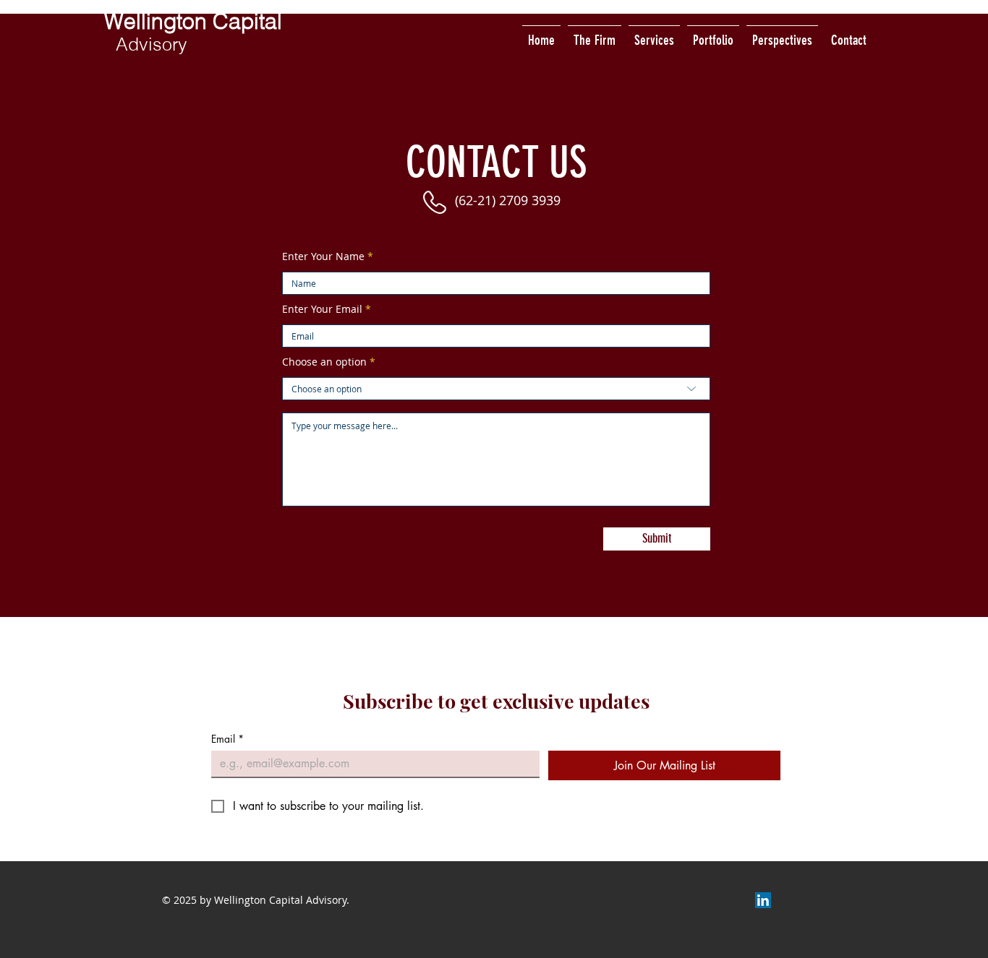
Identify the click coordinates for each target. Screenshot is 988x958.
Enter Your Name (323, 256)
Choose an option (324, 362)
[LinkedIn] (763, 900)
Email (227, 739)
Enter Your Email (322, 309)
